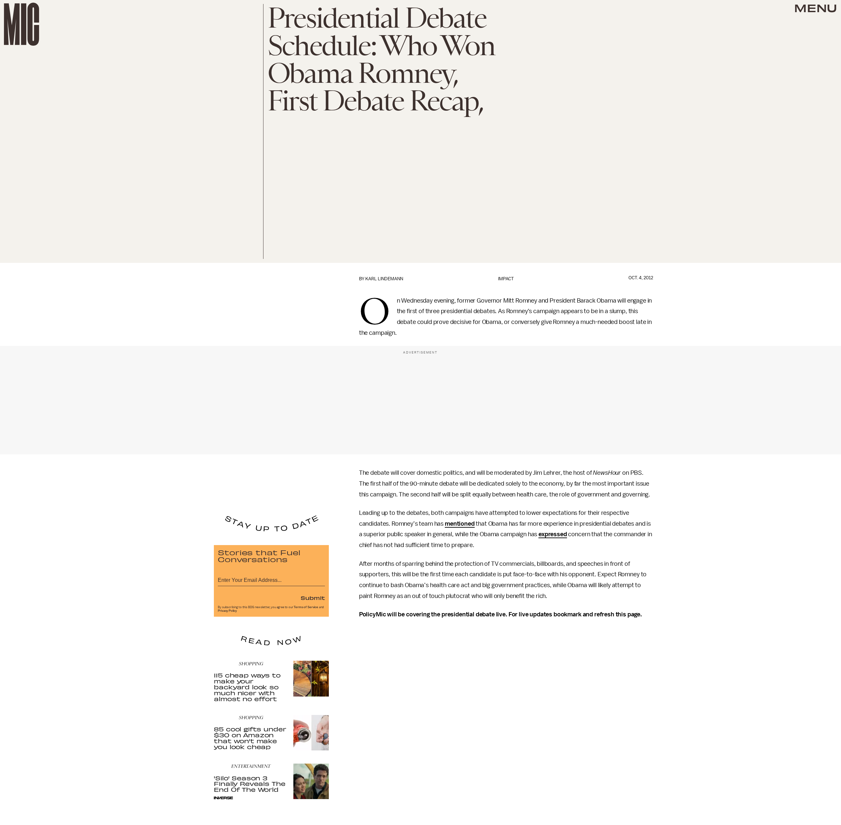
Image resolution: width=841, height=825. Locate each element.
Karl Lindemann (384, 278)
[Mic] (21, 24)
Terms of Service (306, 607)
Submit (313, 597)
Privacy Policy (227, 610)
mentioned (460, 523)
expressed (552, 534)
